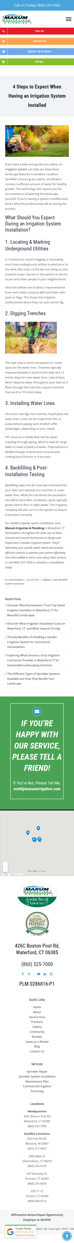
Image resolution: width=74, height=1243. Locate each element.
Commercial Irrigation (37, 1086)
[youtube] (38, 974)
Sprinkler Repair (37, 1071)
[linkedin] (45, 974)
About (37, 1012)
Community (37, 1032)
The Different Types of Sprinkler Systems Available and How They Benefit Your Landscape (33, 679)
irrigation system (16, 169)
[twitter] (29, 974)
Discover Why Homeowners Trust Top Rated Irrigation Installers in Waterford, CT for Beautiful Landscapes (36, 610)
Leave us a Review (37, 1042)
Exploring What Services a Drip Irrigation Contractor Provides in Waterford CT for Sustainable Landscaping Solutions (33, 660)
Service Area (37, 1017)
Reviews (37, 1037)
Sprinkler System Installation (37, 1076)
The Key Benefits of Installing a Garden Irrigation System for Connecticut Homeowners (32, 642)
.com (37, 788)
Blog (37, 1046)
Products (37, 1022)
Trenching (37, 1091)
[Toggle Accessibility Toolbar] (66, 1236)
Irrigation (46, 579)
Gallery (37, 1027)
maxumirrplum (16, 579)
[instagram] (51, 974)
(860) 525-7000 (37, 964)
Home (37, 1007)
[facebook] (23, 974)
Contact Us (37, 1051)
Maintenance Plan (37, 1081)
